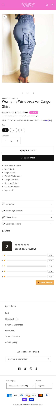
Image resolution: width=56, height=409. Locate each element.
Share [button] (7, 231)
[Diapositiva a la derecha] (34, 93)
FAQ (7, 313)
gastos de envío (10, 116)
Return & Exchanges (14, 325)
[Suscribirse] (48, 359)
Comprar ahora (28, 158)
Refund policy (11, 342)
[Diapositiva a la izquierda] (22, 93)
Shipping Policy (11, 319)
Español (41, 386)
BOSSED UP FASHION (24, 404)
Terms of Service (12, 336)
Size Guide (9, 331)
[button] (3, 5)
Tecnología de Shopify (37, 404)
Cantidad (5, 136)
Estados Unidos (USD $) (18, 386)
